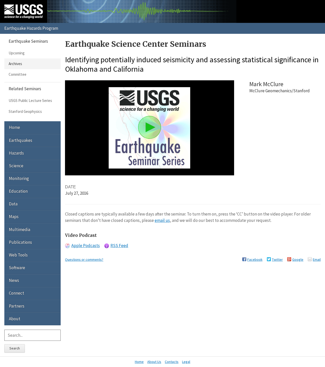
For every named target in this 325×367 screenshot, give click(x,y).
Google (297, 259)
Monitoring (19, 178)
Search (14, 348)
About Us (154, 361)
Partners (16, 306)
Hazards (16, 153)
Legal (186, 361)
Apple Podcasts (85, 245)
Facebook (255, 259)
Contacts (171, 361)
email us (162, 220)
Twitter (277, 259)
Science (16, 166)
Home (14, 127)
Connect (16, 293)
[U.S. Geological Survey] (23, 11)
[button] (149, 127)
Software (17, 267)
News (14, 280)
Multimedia (19, 229)
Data (13, 204)
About (14, 319)
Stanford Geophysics (25, 111)
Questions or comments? (84, 259)
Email (317, 259)
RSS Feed (119, 245)
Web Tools (18, 255)
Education (18, 191)
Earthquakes (20, 140)
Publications (20, 242)
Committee (17, 74)
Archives (15, 63)
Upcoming (17, 53)
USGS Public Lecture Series (30, 100)
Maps (14, 216)
